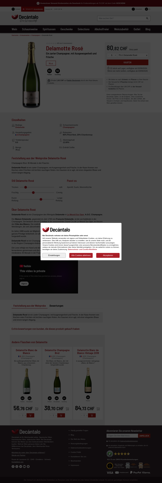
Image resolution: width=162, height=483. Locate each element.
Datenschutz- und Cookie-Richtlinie (82, 249)
